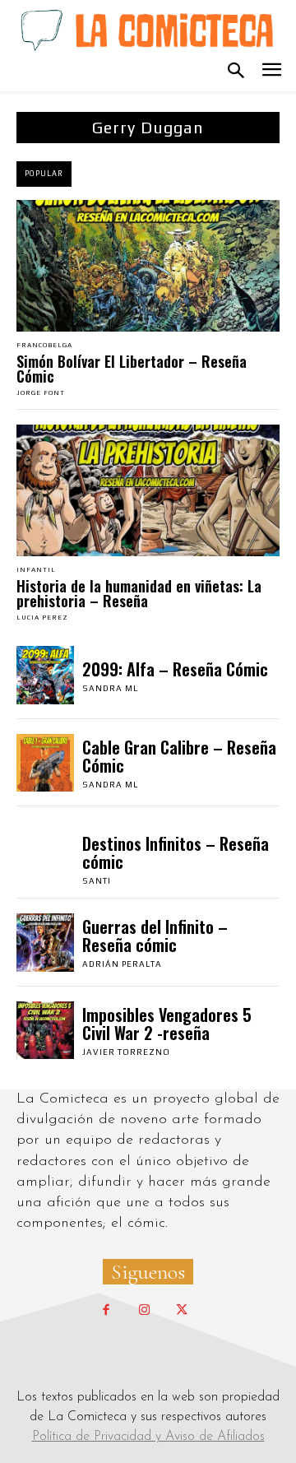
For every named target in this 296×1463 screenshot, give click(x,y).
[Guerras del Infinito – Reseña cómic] (45, 942)
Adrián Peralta (122, 963)
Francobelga (44, 345)
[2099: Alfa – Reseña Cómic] (45, 675)
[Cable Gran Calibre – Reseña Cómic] (45, 763)
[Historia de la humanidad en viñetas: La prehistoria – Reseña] (148, 490)
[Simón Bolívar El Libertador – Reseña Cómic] (148, 266)
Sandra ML (110, 688)
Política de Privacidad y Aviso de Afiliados (148, 1436)
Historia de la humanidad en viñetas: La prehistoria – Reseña (138, 593)
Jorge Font (40, 393)
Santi (96, 880)
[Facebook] (106, 1311)
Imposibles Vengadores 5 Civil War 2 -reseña (167, 1023)
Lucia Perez (42, 617)
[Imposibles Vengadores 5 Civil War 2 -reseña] (45, 1030)
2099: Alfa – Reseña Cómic (175, 669)
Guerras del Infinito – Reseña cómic (155, 935)
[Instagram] (144, 1311)
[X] (182, 1311)
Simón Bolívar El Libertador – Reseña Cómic (131, 369)
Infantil (36, 570)
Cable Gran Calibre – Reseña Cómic (179, 756)
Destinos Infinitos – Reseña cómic (175, 852)
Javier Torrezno (126, 1052)
